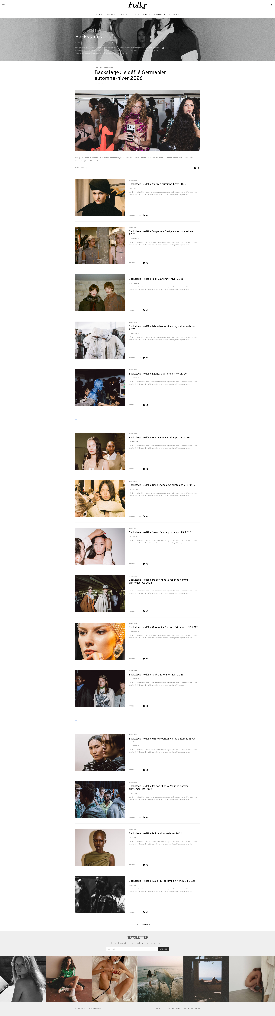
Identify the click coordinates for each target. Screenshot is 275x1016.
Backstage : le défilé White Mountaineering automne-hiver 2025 (162, 740)
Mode (98, 14)
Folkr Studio (174, 14)
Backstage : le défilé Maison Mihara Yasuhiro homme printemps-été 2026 (158, 581)
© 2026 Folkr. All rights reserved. (88, 1008)
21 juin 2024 (133, 793)
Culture (134, 14)
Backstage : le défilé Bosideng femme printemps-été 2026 (162, 485)
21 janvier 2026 (134, 378)
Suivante (144, 924)
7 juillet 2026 (99, 84)
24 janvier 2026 (134, 333)
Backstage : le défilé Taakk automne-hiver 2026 (156, 279)
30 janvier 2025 (134, 631)
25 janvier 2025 (134, 746)
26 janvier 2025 (134, 679)
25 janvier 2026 (134, 238)
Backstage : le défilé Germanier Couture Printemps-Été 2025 (163, 627)
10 (137, 924)
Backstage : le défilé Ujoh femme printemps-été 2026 (159, 437)
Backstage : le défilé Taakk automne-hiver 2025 (156, 674)
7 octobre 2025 (133, 442)
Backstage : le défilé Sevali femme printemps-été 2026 (160, 532)
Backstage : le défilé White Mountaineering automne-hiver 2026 (162, 328)
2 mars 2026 (132, 188)
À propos (158, 1008)
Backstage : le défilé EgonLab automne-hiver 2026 (158, 373)
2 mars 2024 (132, 885)
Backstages (98, 67)
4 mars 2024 (132, 837)
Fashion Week (159, 14)
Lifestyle (109, 14)
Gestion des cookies (191, 1008)
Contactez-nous (173, 1008)
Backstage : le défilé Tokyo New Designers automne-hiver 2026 (161, 233)
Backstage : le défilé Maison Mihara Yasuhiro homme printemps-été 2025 (158, 788)
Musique (121, 14)
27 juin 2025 (133, 587)
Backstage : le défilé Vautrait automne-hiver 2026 (157, 184)
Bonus (145, 14)
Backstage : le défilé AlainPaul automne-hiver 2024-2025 (162, 881)
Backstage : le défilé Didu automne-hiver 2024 (155, 833)
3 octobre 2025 (133, 536)
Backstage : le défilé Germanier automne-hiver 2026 (130, 75)
